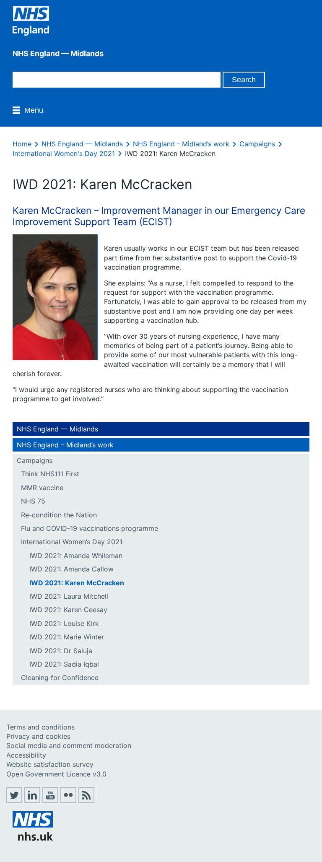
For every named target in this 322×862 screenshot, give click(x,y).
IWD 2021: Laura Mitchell (68, 596)
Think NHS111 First (50, 474)
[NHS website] (33, 838)
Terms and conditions (40, 727)
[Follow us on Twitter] (14, 800)
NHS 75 (33, 501)
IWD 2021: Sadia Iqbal (64, 664)
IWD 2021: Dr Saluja (60, 650)
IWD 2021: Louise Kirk (64, 623)
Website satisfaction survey (49, 764)
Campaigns (257, 144)
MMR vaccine (42, 487)
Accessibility (26, 755)
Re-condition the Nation (59, 515)
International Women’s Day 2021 (71, 541)
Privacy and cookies (38, 736)
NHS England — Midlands (82, 144)
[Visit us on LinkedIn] (32, 800)
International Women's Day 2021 (64, 153)
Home (22, 144)
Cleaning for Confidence (60, 677)
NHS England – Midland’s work (65, 445)
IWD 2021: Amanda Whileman (75, 555)
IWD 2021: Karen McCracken (76, 583)
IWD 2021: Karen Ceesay (68, 609)
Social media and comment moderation (68, 745)
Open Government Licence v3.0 (56, 774)
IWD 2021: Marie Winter (66, 637)
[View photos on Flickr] (68, 800)
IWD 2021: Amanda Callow (71, 569)
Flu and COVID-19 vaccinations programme (89, 528)
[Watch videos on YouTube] (50, 800)
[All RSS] (86, 800)
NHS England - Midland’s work (181, 144)
